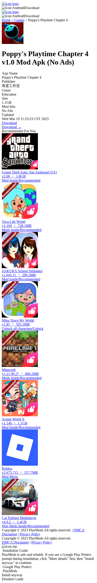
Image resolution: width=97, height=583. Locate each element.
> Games (18, 20)
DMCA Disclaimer (15, 542)
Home (6, 20)
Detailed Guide (12, 579)
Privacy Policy (30, 534)
